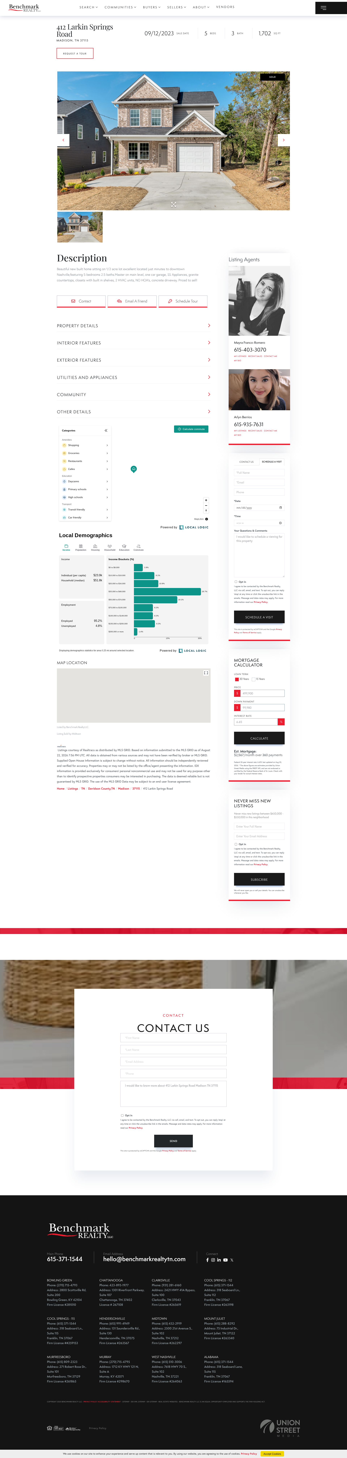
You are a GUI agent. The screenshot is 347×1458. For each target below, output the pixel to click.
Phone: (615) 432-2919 (167, 1323)
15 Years (260, 679)
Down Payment (244, 701)
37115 (136, 788)
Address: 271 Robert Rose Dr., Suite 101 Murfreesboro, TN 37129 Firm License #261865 (66, 1374)
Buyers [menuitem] (150, 7)
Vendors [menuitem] (225, 7)
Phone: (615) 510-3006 (167, 1362)
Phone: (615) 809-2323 (62, 1362)
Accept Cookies (272, 1453)
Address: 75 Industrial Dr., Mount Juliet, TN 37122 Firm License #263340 (221, 1333)
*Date (237, 501)
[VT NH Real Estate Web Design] (280, 1428)
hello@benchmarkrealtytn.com (144, 1259)
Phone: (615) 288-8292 (219, 1323)
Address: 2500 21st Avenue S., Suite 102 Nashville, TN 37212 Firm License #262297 (172, 1335)
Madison (123, 788)
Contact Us (246, 461)
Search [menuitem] (87, 7)
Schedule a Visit (272, 461)
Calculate (259, 738)
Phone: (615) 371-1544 (218, 1285)
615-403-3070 (250, 349)
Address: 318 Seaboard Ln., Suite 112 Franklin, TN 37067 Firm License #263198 (222, 1297)
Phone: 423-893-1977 (114, 1285)
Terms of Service (250, 632)
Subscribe (259, 880)
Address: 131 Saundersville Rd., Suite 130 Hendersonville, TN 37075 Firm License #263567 (119, 1335)
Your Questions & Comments (250, 530)
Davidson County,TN (101, 788)
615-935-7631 (249, 424)
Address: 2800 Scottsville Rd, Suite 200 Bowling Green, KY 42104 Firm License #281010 (66, 1297)
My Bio (237, 360)
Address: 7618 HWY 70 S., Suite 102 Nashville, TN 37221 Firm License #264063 (169, 1374)
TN (83, 788)
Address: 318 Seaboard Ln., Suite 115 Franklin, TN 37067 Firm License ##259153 (65, 1335)
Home (61, 788)
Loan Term (241, 674)
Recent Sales (255, 356)
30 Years (244, 679)
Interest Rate (243, 716)
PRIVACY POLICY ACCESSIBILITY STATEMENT (102, 1402)
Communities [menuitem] (119, 7)
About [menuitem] (200, 7)
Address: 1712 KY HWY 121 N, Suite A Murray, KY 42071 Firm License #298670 (119, 1374)
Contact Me (270, 356)
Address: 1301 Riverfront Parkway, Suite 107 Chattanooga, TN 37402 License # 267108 (121, 1297)
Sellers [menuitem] (175, 7)
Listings (73, 788)
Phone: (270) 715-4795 (114, 1362)
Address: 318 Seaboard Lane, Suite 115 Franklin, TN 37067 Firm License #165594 (223, 1374)
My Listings (240, 356)
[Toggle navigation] (331, 8)
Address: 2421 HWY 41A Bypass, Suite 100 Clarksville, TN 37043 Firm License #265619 (173, 1297)
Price (237, 687)
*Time (237, 516)
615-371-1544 (65, 1259)
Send (173, 1141)
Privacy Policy (260, 602)
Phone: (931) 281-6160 (166, 1285)
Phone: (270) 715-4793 (62, 1285)
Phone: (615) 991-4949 (114, 1323)
